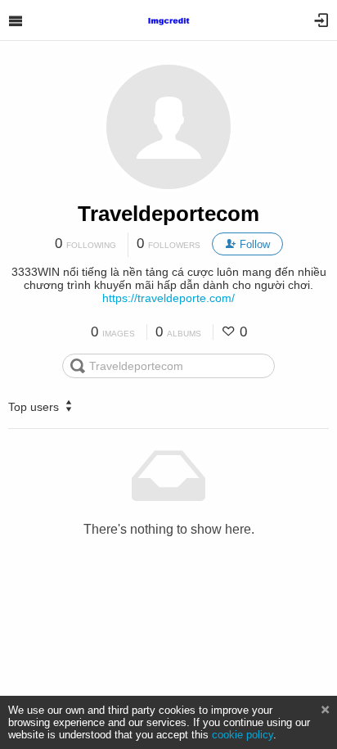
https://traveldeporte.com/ (168, 298)
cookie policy (242, 735)
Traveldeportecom (168, 213)
